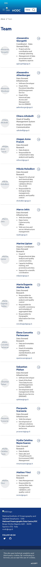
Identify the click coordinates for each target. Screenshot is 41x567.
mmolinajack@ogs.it (24, 324)
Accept (34, 563)
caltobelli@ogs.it (22, 130)
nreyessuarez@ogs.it (24, 463)
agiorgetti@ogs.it (23, 64)
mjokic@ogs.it (21, 235)
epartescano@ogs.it (24, 358)
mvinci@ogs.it (21, 495)
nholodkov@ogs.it (23, 201)
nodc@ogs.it (7, 529)
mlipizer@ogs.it (22, 276)
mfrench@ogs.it (22, 160)
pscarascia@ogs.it (23, 431)
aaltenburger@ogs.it (24, 107)
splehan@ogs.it (22, 399)
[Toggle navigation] (3, 9)
